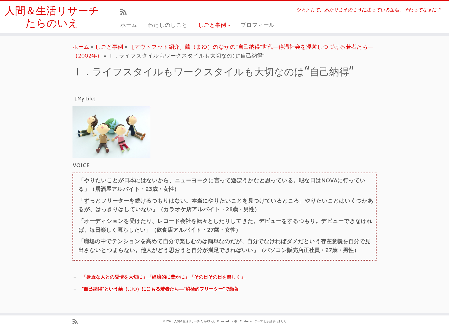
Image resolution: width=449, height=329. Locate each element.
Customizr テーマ (251, 321)
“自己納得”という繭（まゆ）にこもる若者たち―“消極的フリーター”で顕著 (160, 288)
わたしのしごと (168, 25)
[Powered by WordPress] (235, 320)
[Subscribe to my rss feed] (125, 12)
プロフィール (258, 25)
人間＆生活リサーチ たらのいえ (52, 16)
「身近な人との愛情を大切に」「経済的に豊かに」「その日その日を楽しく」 (164, 276)
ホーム (128, 25)
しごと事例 (213, 25)
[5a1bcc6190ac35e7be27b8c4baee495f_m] (111, 131)
